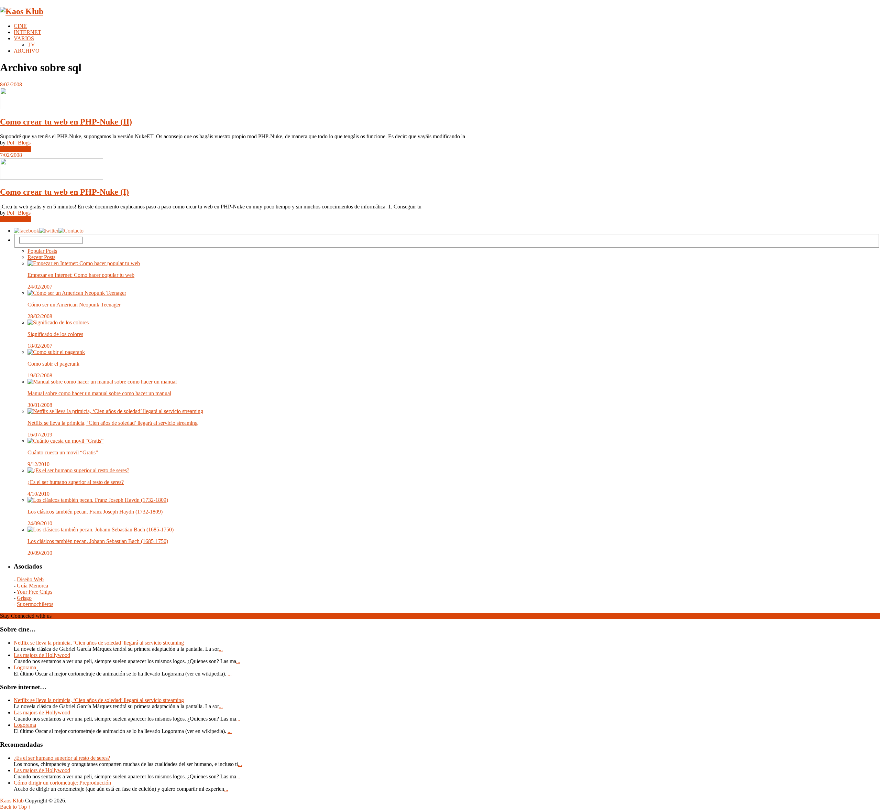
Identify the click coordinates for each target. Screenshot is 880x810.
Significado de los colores (55, 334)
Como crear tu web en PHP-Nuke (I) (64, 191)
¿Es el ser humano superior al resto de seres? (76, 482)
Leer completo (15, 149)
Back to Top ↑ (15, 807)
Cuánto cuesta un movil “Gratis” (63, 452)
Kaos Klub (12, 800)
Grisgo (24, 598)
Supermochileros (35, 604)
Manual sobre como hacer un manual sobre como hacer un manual (99, 393)
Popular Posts (42, 251)
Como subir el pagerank (53, 364)
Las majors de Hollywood (42, 655)
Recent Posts (41, 257)
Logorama (25, 667)
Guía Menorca (32, 585)
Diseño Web (30, 579)
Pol (10, 142)
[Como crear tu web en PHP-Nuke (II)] (440, 99)
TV (31, 44)
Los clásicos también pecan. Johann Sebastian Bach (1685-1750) (98, 541)
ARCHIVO (27, 51)
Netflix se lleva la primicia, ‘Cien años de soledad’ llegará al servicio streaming (113, 423)
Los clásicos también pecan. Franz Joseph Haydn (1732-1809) (95, 512)
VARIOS (24, 38)
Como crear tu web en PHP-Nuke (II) (66, 121)
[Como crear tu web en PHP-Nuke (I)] (440, 169)
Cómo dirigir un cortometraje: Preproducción (62, 783)
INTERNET (27, 32)
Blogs (24, 142)
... (221, 649)
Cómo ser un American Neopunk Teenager (74, 304)
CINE (20, 26)
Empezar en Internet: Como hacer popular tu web (81, 275)
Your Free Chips (34, 592)
